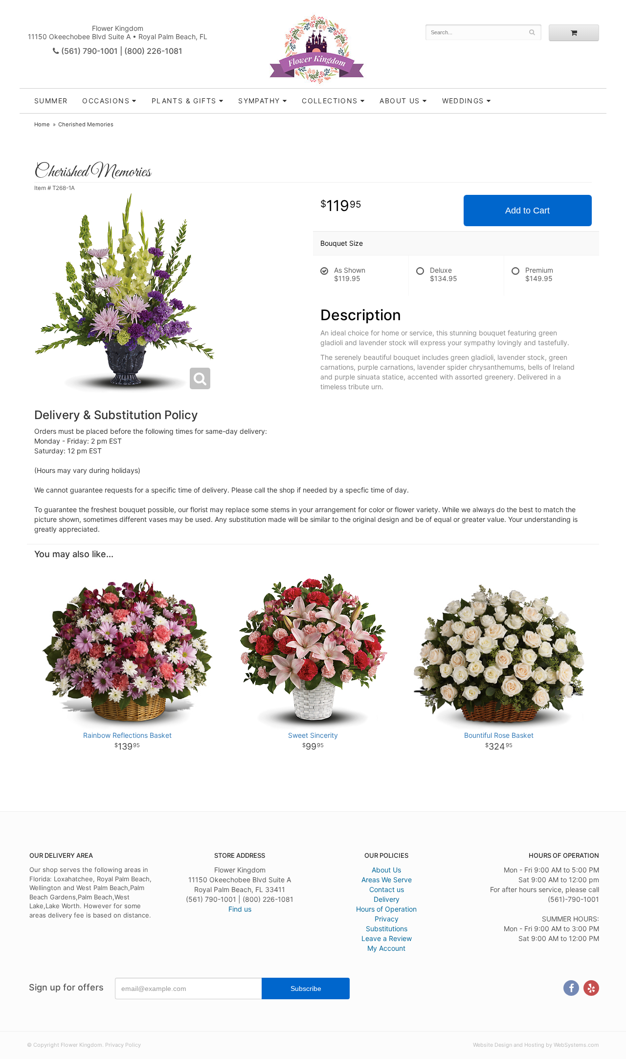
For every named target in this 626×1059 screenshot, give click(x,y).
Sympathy (259, 100)
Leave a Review (386, 938)
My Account (386, 948)
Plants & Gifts (184, 100)
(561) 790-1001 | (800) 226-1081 (120, 51)
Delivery (387, 899)
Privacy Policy (123, 1044)
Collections (330, 100)
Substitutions (386, 928)
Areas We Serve (386, 879)
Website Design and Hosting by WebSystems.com (536, 1044)
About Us (386, 870)
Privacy (387, 919)
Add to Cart (527, 210)
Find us (239, 909)
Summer (50, 100)
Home (42, 124)
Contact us (386, 889)
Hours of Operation (386, 909)
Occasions (106, 100)
